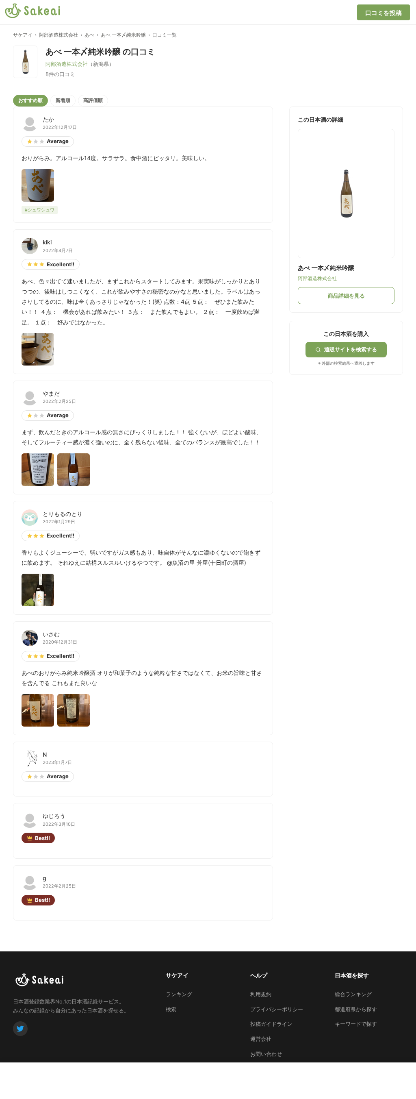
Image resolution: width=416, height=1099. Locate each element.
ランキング (179, 994)
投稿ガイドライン (271, 1024)
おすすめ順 (30, 100)
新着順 (63, 100)
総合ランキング (353, 994)
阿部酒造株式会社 (58, 35)
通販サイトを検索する (350, 349)
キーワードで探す (356, 1024)
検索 (171, 1009)
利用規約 (260, 994)
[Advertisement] (350, 426)
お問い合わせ (266, 1054)
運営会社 (260, 1039)
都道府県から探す (356, 1009)
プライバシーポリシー (276, 1009)
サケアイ (22, 35)
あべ (89, 35)
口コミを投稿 (383, 13)
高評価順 (93, 100)
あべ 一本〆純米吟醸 (123, 35)
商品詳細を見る (346, 295)
